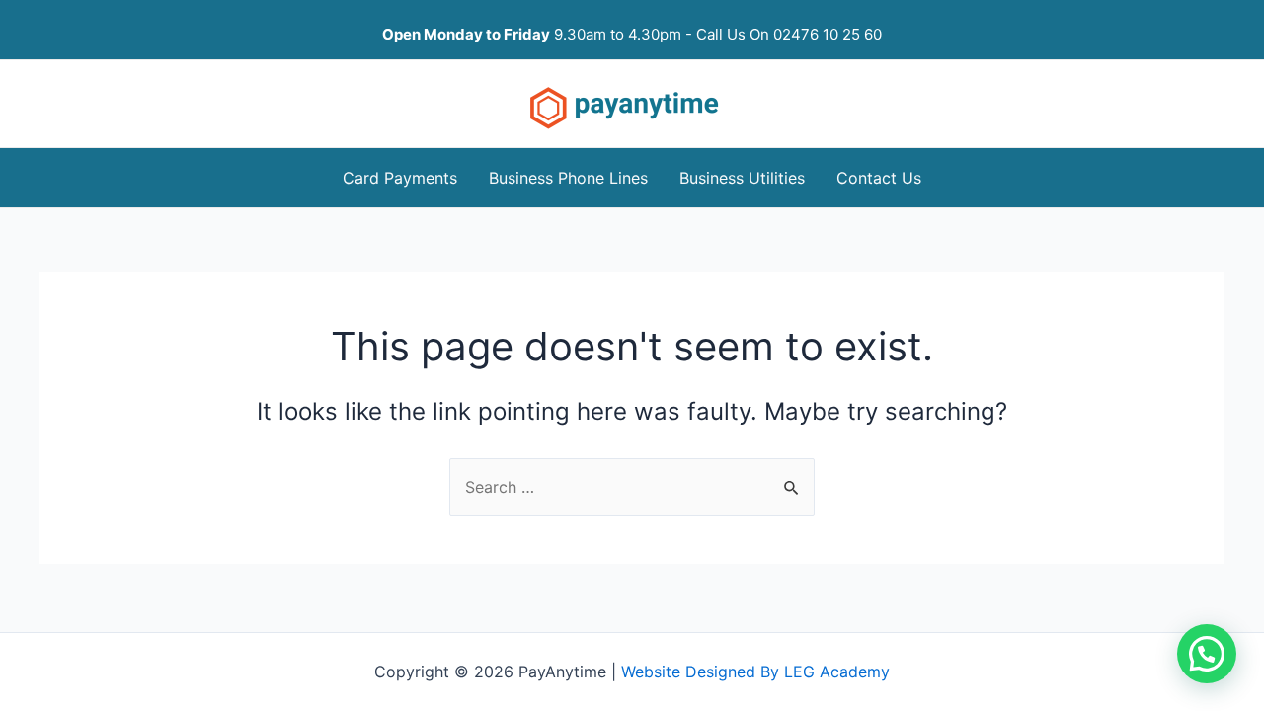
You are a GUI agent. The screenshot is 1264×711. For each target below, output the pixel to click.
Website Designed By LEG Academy (755, 671)
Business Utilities (742, 178)
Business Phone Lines (568, 178)
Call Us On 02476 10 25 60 (789, 34)
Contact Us (878, 178)
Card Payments (400, 178)
